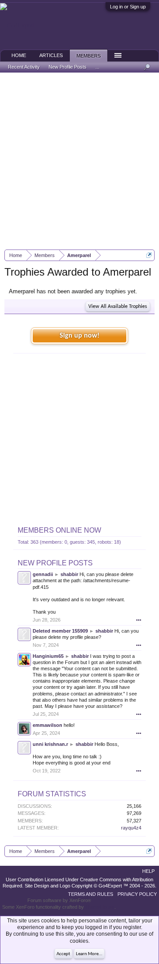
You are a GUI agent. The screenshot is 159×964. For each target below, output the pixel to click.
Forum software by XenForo (59, 900)
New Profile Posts (55, 563)
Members (88, 55)
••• (138, 619)
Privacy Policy (137, 894)
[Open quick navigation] (149, 255)
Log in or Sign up (128, 6)
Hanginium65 (48, 656)
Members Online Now (59, 530)
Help (148, 871)
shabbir (69, 574)
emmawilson (47, 725)
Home (18, 55)
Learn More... (89, 954)
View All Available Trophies (117, 306)
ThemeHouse (99, 907)
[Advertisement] (79, 161)
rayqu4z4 (131, 827)
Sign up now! (79, 335)
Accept (63, 954)
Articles (51, 55)
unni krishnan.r (50, 744)
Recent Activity (24, 66)
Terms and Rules (90, 894)
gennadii (43, 574)
